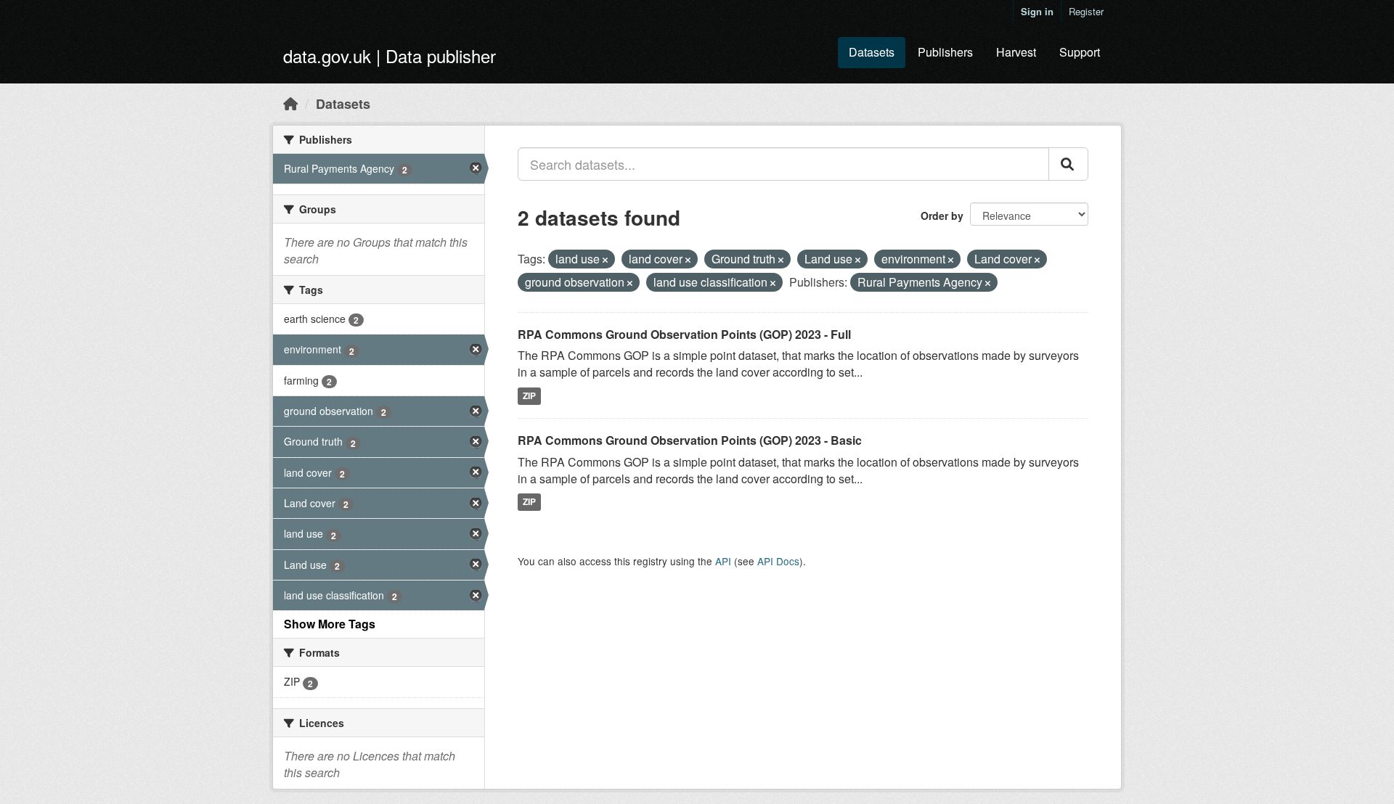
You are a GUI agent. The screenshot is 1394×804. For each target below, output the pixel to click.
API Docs (778, 561)
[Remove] (605, 260)
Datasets (871, 52)
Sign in (1037, 11)
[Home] (290, 103)
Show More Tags (329, 623)
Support (1079, 52)
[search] (1068, 164)
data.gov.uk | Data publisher (389, 55)
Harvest (1016, 52)
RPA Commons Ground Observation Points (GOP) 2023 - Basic (690, 440)
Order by (942, 215)
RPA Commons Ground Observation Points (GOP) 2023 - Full (684, 334)
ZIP (529, 395)
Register (1086, 11)
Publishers (945, 52)
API (723, 561)
